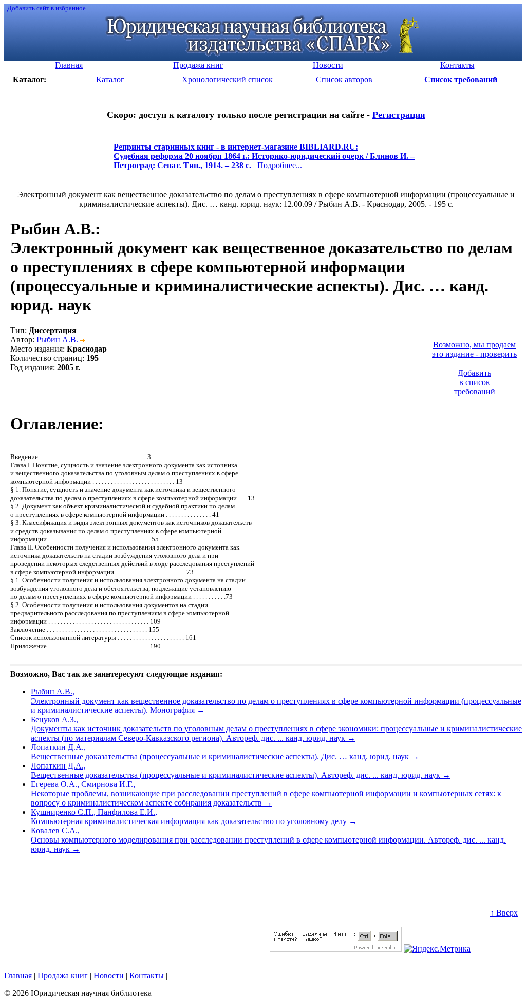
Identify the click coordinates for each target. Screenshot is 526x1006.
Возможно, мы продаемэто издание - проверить (474, 349)
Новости (108, 975)
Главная (18, 975)
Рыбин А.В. (57, 339)
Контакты (146, 975)
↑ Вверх (504, 912)
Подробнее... (264, 161)
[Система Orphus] (336, 948)
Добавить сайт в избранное (46, 8)
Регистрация (398, 114)
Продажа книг (62, 975)
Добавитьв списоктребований (474, 382)
